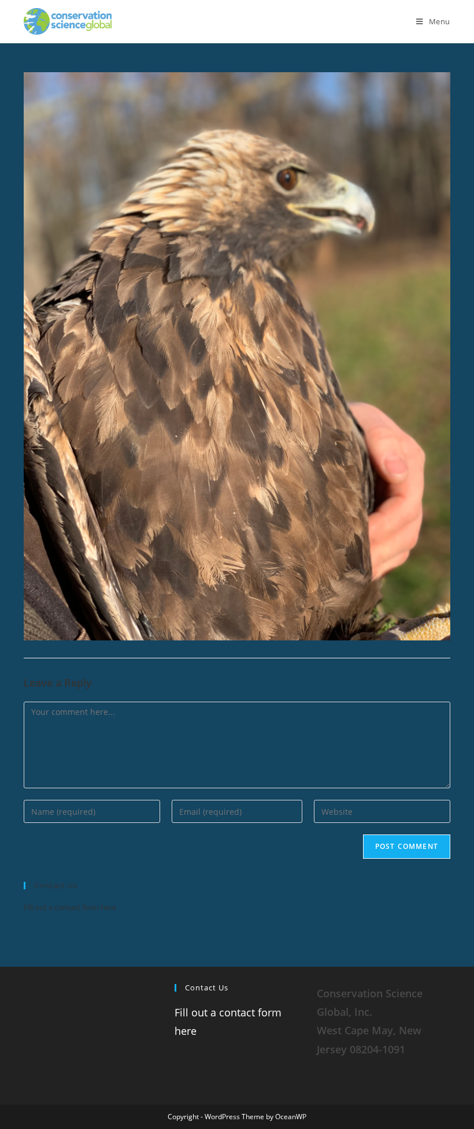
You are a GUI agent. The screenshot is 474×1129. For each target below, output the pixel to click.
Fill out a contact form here (70, 907)
